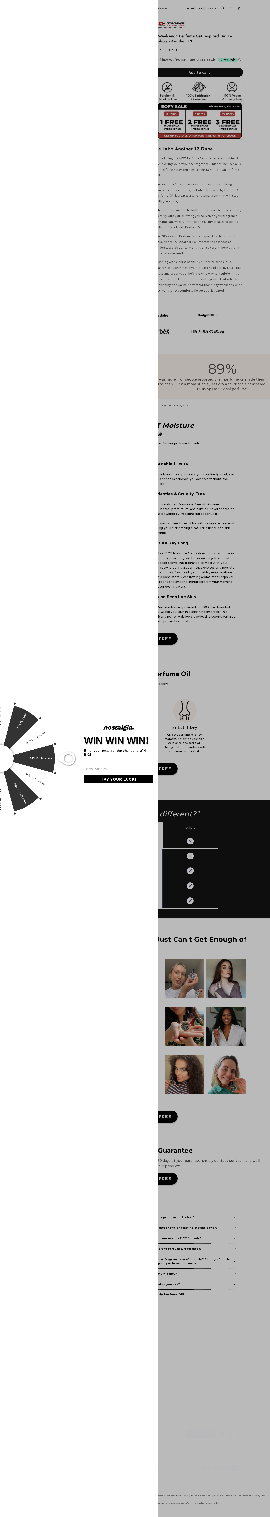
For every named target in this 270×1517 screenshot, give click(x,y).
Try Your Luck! (118, 779)
